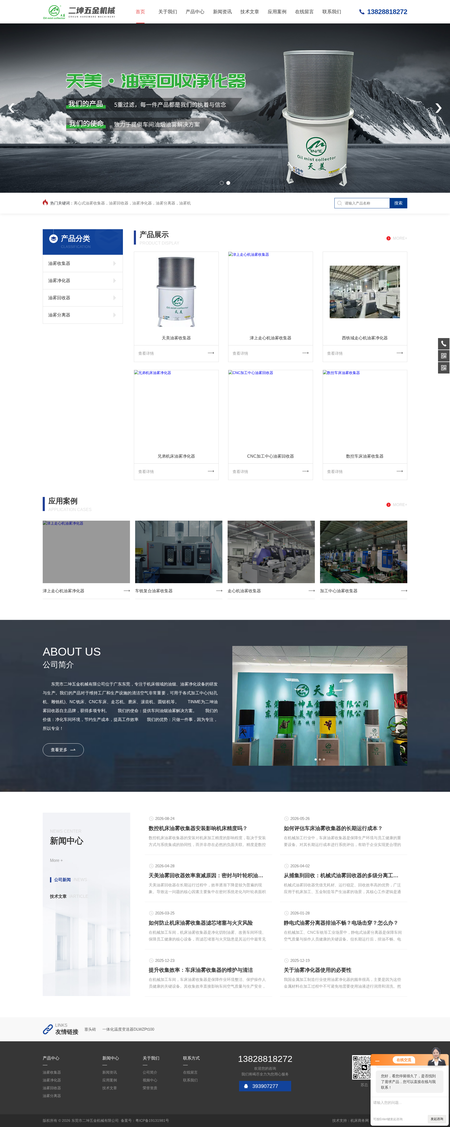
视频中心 (150, 1080)
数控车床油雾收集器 (365, 456)
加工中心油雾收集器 (339, 591)
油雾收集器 (59, 263)
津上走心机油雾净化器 (63, 591)
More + (56, 860)
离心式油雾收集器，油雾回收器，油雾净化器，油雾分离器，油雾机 (132, 203)
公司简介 (150, 1072)
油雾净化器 (59, 280)
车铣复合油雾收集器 (154, 591)
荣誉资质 (150, 1088)
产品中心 (195, 11)
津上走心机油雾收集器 (270, 338)
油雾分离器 (59, 315)
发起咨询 (437, 1119)
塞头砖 (90, 1029)
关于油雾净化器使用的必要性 (318, 970)
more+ (400, 238)
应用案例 (277, 11)
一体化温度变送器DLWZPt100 (128, 1029)
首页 (140, 11)
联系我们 (331, 11)
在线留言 (304, 11)
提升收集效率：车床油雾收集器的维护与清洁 (201, 970)
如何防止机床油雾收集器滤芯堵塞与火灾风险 (201, 923)
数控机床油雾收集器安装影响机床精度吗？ (198, 828)
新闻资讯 (222, 11)
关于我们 (167, 11)
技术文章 (249, 11)
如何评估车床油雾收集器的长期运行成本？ (333, 828)
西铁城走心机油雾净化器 (365, 338)
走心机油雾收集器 (244, 591)
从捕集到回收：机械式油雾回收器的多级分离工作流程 (343, 875)
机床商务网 (360, 1120)
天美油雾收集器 (176, 338)
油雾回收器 (59, 297)
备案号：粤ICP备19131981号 (145, 1120)
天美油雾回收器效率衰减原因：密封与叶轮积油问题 (208, 875)
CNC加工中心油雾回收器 (270, 456)
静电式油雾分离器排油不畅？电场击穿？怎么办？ (341, 923)
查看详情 (146, 353)
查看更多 (59, 750)
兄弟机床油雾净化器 (176, 456)
